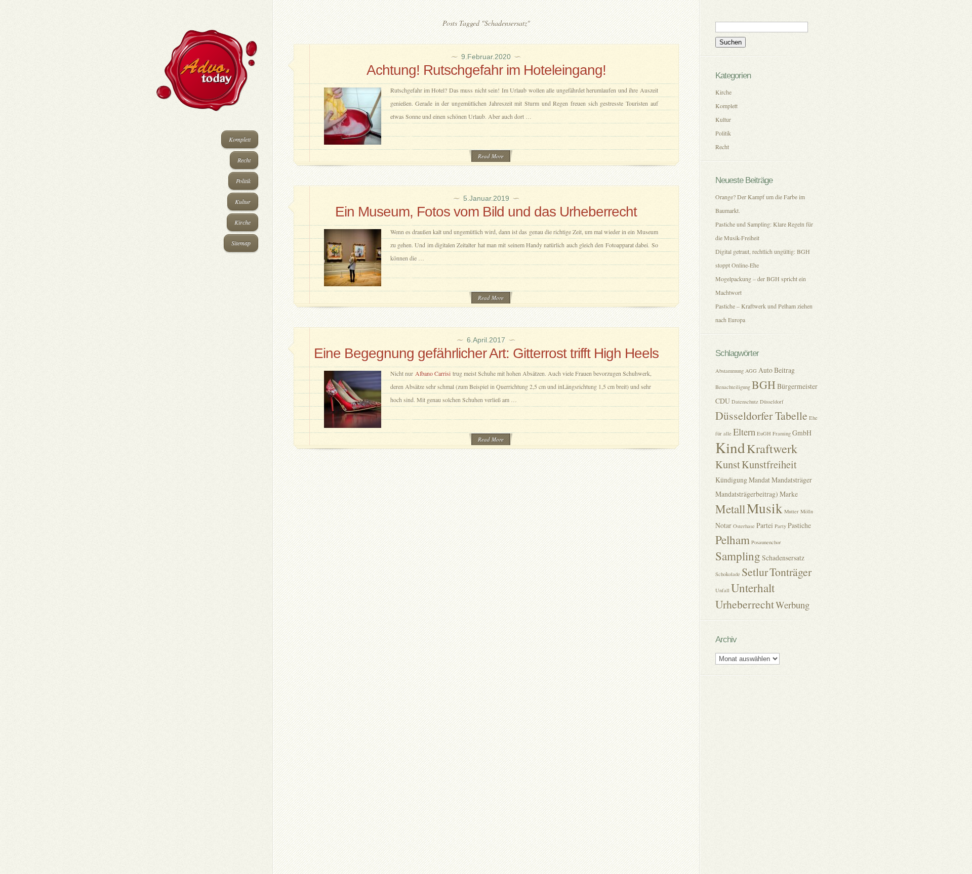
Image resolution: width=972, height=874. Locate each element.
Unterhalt (753, 588)
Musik (765, 508)
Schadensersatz (783, 557)
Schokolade (727, 574)
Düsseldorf (772, 401)
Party (780, 526)
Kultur (243, 201)
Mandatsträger (792, 480)
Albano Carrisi (433, 373)
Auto (765, 370)
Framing (782, 433)
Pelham (732, 540)
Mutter (791, 511)
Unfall (722, 590)
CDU (722, 401)
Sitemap (241, 243)
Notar (723, 525)
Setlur (755, 571)
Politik (243, 181)
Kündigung (731, 480)
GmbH (802, 433)
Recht (244, 160)
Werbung (792, 604)
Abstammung (729, 370)
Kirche (242, 222)
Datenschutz (745, 401)
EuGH (764, 433)
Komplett (240, 139)
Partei (764, 525)
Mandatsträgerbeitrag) (746, 494)
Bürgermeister (797, 386)
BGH (764, 384)
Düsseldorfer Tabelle (761, 415)
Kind (730, 447)
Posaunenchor (766, 542)
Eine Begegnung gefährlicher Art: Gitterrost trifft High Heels (486, 353)
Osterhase (744, 526)
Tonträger (791, 571)
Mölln (806, 511)
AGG (751, 370)
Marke (789, 494)
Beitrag (784, 370)
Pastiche (799, 525)
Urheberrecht (744, 604)
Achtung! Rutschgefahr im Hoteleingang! (486, 70)
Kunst (727, 464)
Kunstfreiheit (769, 464)
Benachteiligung (732, 386)
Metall (730, 509)
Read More (491, 156)
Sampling (737, 556)
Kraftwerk (772, 448)
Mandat (759, 480)
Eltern (744, 431)
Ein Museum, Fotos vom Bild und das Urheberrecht (486, 212)
